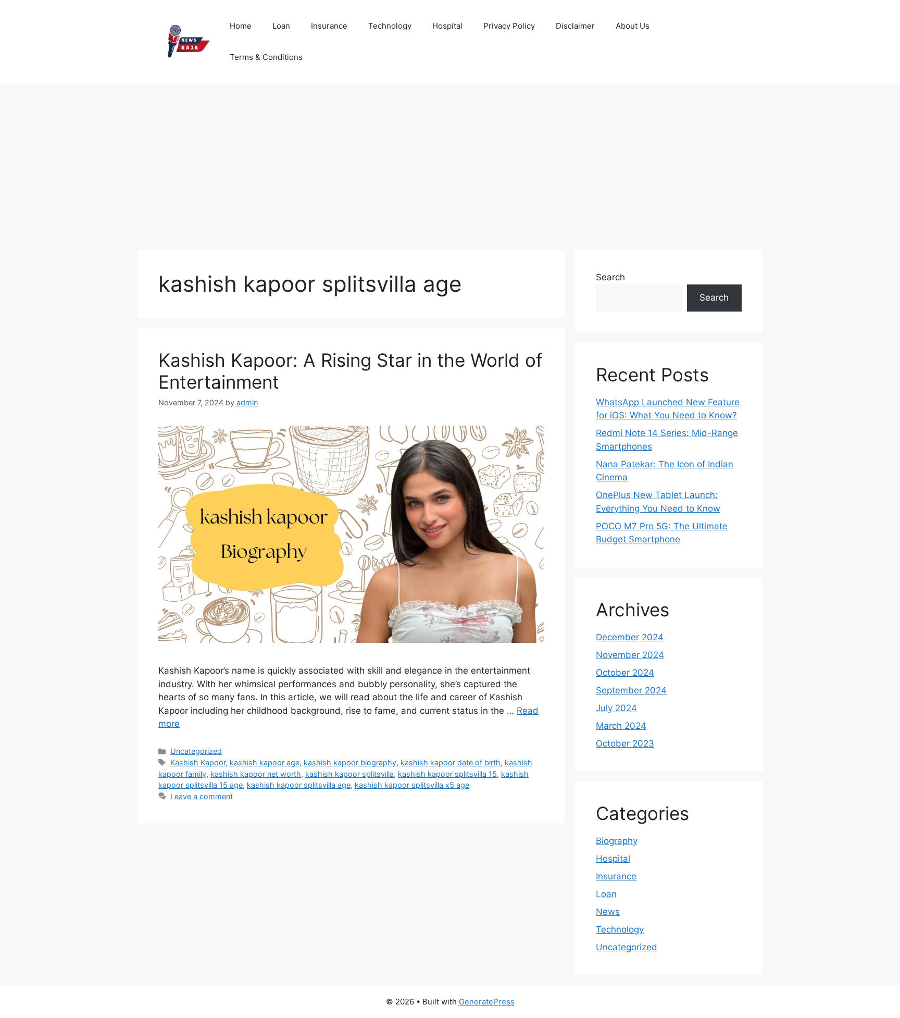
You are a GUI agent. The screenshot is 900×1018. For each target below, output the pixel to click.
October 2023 (625, 743)
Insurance (329, 26)
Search (610, 277)
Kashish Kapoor (198, 762)
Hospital (447, 26)
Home (241, 26)
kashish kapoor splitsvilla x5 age (412, 784)
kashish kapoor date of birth (451, 762)
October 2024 (625, 672)
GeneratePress (487, 1002)
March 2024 (621, 726)
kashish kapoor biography (350, 762)
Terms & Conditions (266, 57)
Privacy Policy (509, 26)
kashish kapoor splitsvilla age (299, 784)
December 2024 (630, 637)
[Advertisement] (450, 161)
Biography (617, 841)
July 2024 (616, 708)
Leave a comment (201, 796)
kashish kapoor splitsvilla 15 (447, 773)
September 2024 (631, 690)
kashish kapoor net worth (255, 773)
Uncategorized (196, 751)
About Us (632, 26)
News (608, 912)
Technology (389, 26)
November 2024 (630, 655)
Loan (281, 26)
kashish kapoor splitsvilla (349, 773)
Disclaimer (575, 26)
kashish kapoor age (264, 762)
